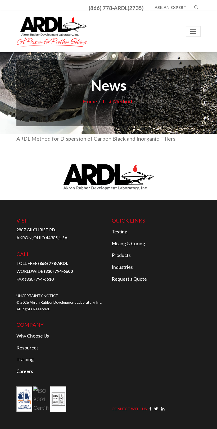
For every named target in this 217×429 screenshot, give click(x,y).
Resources (27, 347)
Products (121, 255)
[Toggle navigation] (193, 31)
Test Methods (118, 101)
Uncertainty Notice (37, 295)
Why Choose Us (32, 336)
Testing (119, 231)
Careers (24, 371)
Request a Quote (129, 279)
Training (25, 359)
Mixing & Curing (128, 243)
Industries (122, 267)
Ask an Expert (170, 7)
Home (90, 101)
